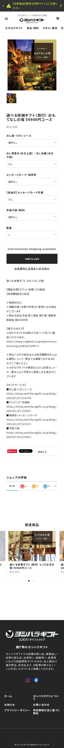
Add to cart (32, 259)
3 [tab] (35, 581)
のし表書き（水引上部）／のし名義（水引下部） (30, 155)
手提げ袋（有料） (16, 210)
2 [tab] (32, 581)
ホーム (8, 696)
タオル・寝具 (50, 28)
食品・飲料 (33, 28)
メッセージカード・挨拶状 (21, 174)
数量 (9, 228)
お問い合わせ (41, 704)
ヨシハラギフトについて (46, 698)
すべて (12, 485)
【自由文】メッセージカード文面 (24, 192)
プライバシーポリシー (17, 710)
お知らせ (9, 704)
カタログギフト (14, 28)
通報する (42, 451)
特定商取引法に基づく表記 (46, 712)
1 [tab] (28, 581)
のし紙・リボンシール (18, 135)
